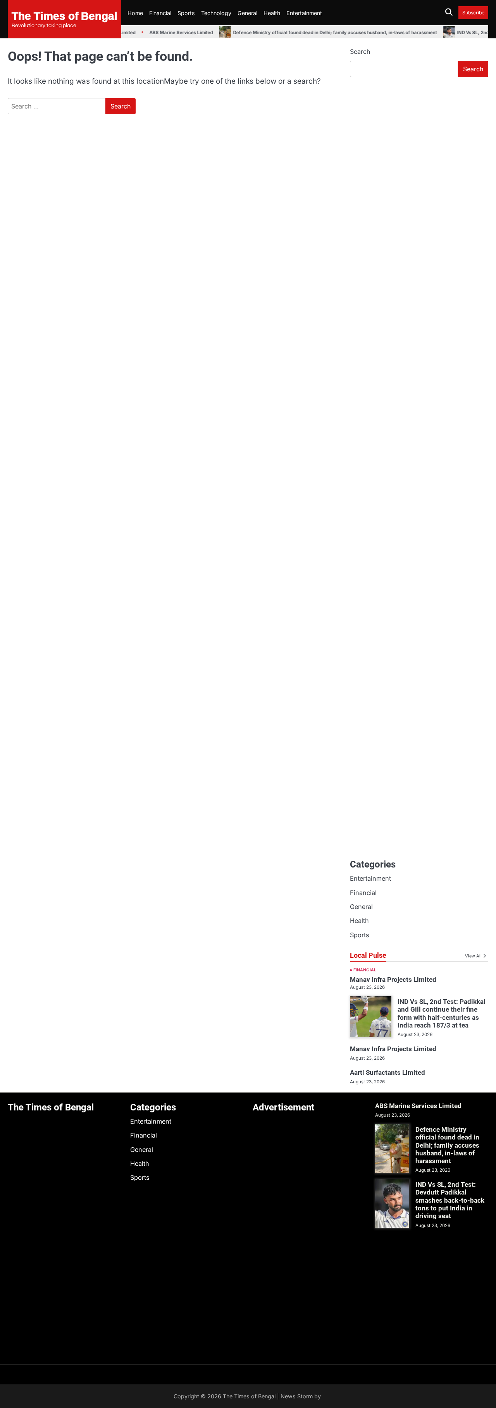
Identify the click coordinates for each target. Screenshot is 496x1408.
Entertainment (304, 13)
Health (272, 13)
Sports (186, 13)
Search (360, 51)
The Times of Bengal (64, 15)
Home (135, 13)
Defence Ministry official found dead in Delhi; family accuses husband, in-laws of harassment (327, 32)
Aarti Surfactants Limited (387, 1072)
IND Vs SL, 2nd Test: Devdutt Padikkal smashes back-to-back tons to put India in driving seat (449, 1200)
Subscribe (473, 12)
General (247, 13)
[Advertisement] (419, 141)
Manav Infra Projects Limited (393, 979)
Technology (216, 13)
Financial (160, 13)
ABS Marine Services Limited (173, 32)
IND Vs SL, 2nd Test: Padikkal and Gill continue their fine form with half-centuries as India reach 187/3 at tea (442, 1013)
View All (473, 956)
